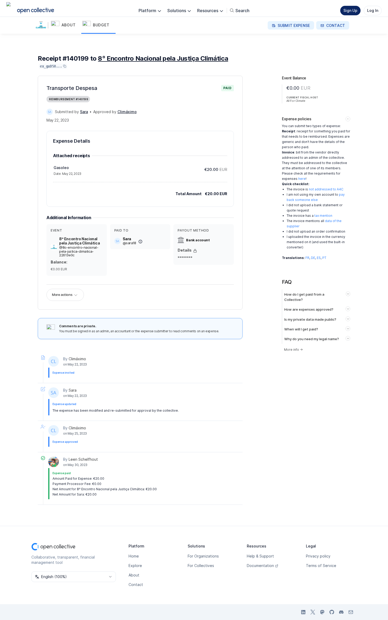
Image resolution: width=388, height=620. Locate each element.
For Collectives (201, 565)
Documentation (260, 565)
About (134, 575)
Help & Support (260, 556)
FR (307, 258)
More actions (62, 294)
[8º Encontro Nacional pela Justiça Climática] (42, 25)
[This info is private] (195, 251)
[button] (65, 25)
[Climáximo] (53, 361)
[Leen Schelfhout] (53, 461)
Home (134, 556)
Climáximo (77, 359)
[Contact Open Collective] (350, 612)
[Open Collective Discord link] (341, 612)
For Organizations (203, 556)
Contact (136, 584)
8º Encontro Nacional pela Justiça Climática (163, 58)
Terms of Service (321, 565)
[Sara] (49, 112)
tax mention (323, 216)
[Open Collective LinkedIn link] (303, 612)
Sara (73, 390)
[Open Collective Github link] (331, 612)
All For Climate (295, 101)
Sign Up (350, 10)
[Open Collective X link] (312, 612)
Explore (135, 565)
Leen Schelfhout (83, 459)
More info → (293, 350)
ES (319, 258)
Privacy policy (318, 556)
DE (313, 258)
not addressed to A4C (326, 189)
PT (324, 258)
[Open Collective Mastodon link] (322, 612)
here (302, 179)
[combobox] (73, 576)
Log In (372, 10)
